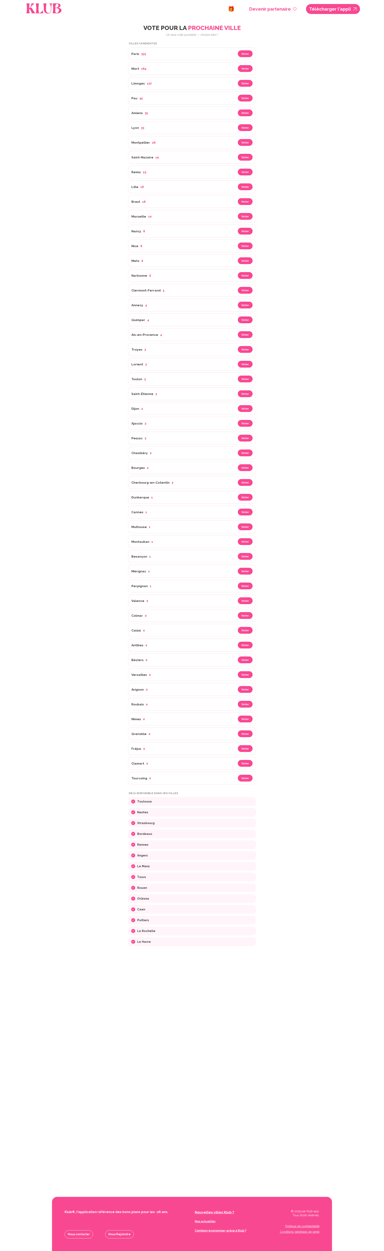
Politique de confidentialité (302, 1226)
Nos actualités (205, 1221)
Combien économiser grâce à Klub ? (220, 1230)
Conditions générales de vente (299, 1231)
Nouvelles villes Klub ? (214, 1212)
